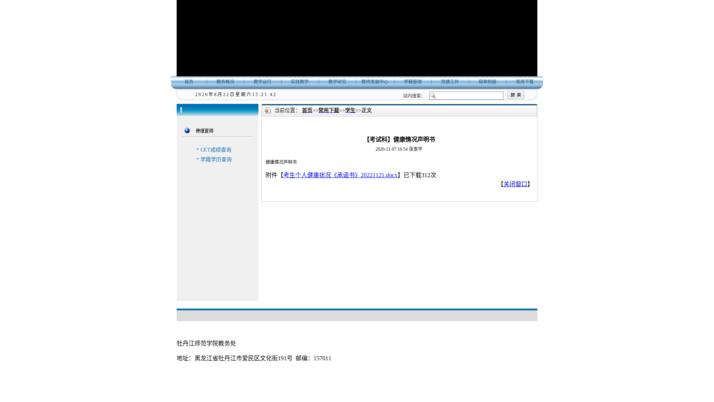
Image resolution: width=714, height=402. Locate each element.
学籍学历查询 (216, 159)
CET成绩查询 (215, 150)
